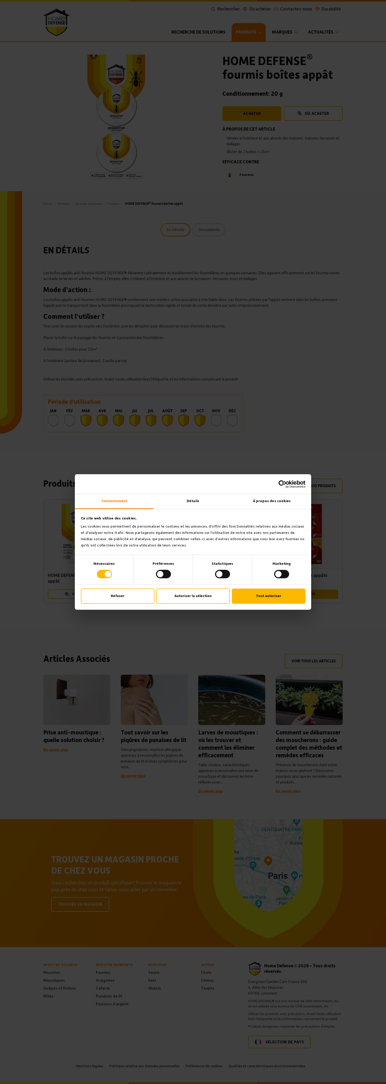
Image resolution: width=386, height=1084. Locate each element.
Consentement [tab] (114, 501)
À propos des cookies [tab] (272, 501)
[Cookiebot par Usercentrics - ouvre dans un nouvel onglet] (282, 484)
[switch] (163, 574)
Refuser (117, 596)
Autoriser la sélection (193, 596)
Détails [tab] (193, 501)
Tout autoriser (268, 596)
